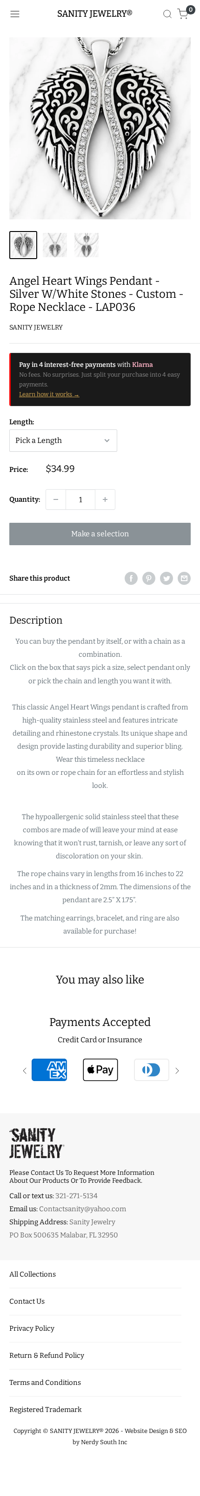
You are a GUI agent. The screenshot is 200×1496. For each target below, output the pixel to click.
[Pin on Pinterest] (148, 578)
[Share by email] (184, 578)
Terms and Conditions (45, 1382)
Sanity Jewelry (36, 327)
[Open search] (167, 14)
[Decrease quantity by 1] (56, 499)
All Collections (32, 1274)
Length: (21, 422)
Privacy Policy (31, 1328)
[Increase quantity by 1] (105, 499)
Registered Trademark (45, 1409)
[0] (183, 14)
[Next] (188, 128)
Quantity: (24, 499)
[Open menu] (14, 14)
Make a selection (100, 533)
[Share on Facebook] (131, 578)
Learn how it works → (49, 394)
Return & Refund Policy (46, 1355)
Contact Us (27, 1301)
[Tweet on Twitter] (166, 578)
